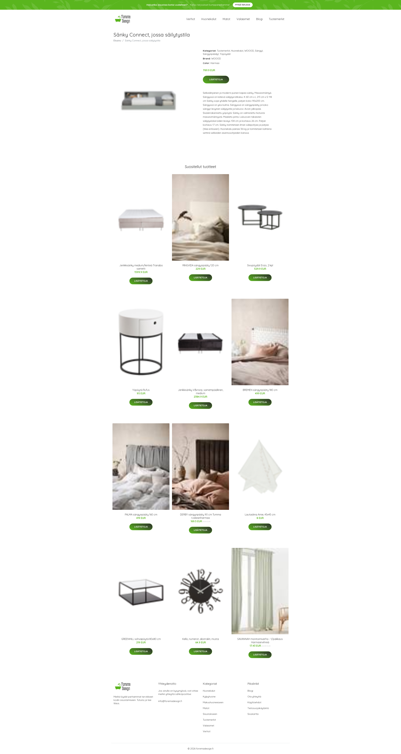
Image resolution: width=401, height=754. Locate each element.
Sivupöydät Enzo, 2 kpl (260, 265)
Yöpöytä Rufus (141, 389)
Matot (226, 19)
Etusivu (117, 40)
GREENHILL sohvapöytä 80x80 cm (141, 639)
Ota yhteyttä (254, 696)
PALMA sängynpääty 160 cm (141, 514)
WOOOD (249, 50)
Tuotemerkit (276, 19)
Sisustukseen (210, 713)
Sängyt (259, 50)
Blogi (259, 19)
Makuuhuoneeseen (213, 702)
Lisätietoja (216, 79)
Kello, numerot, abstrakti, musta (200, 639)
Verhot (190, 19)
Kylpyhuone (209, 696)
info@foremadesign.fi (170, 701)
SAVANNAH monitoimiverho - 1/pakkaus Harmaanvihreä (260, 640)
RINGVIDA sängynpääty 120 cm (200, 265)
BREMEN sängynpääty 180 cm (260, 389)
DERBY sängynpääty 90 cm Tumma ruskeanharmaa (200, 516)
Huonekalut (208, 19)
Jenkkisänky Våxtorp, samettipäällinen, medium (200, 391)
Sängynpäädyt (211, 54)
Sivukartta (252, 713)
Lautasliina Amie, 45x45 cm (260, 514)
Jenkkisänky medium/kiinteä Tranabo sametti (141, 267)
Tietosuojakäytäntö (258, 708)
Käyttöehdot (254, 702)
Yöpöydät (225, 54)
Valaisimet (243, 19)
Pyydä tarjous (242, 5)
